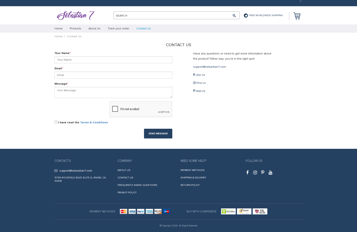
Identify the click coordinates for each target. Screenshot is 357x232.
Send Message (158, 133)
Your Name (63, 53)
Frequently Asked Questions (137, 185)
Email (59, 68)
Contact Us (125, 177)
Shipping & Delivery (193, 177)
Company (125, 161)
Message (61, 83)
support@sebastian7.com (209, 67)
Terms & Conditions (94, 122)
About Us (124, 170)
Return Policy (190, 185)
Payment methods (193, 170)
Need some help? (193, 161)
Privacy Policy (127, 192)
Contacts (63, 161)
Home (59, 36)
